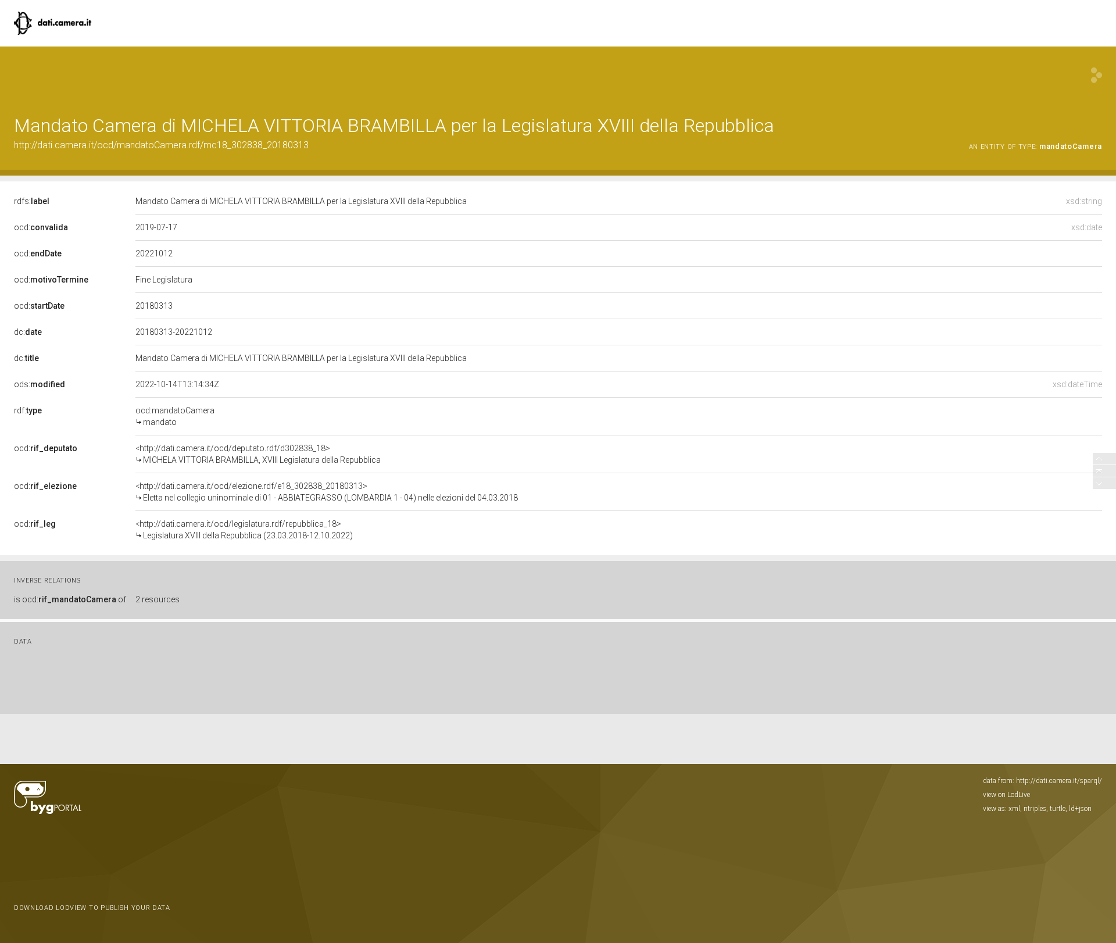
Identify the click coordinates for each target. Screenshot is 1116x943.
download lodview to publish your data (92, 908)
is (70, 599)
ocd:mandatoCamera (174, 416)
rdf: (28, 410)
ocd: (41, 227)
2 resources (157, 599)
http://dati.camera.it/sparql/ (1059, 781)
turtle (1057, 809)
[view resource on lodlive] (1096, 75)
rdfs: (31, 201)
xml (1014, 809)
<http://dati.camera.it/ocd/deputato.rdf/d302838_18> (258, 454)
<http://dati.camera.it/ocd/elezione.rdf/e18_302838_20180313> (326, 491)
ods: (39, 384)
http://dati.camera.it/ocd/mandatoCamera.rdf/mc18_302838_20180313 (161, 145)
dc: (28, 332)
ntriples (1035, 809)
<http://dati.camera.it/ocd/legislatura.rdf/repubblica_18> (244, 529)
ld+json (1080, 809)
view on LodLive (1006, 795)
